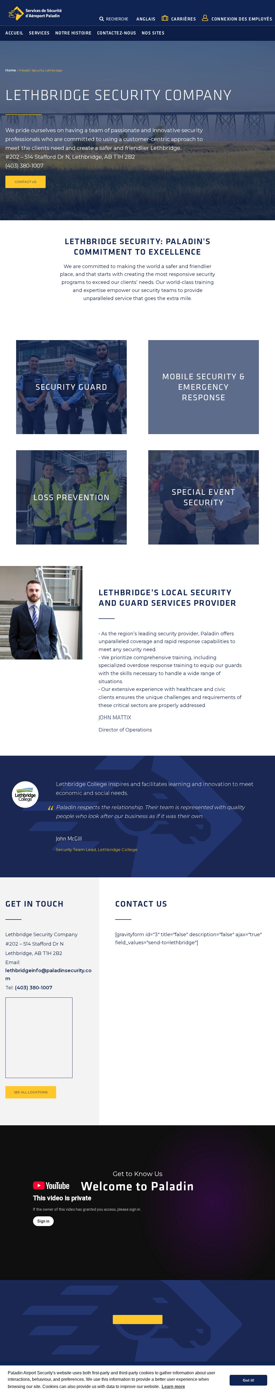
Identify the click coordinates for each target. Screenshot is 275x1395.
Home (10, 70)
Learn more (173, 1386)
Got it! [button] (248, 1380)
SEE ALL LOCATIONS (31, 1092)
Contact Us (25, 182)
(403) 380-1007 (33, 988)
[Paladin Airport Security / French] (34, 13)
